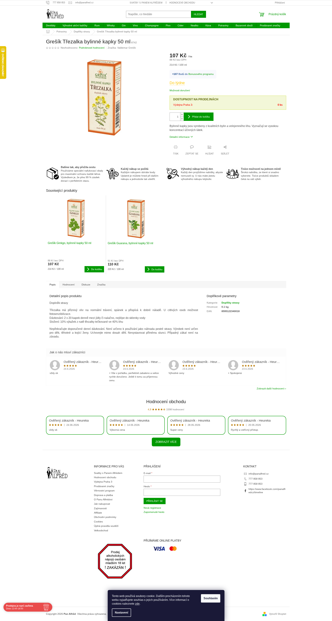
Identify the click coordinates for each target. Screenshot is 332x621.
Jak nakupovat (102, 503)
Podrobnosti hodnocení (92, 47)
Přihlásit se (154, 501)
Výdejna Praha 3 (103, 481)
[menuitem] (51, 25)
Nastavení (121, 612)
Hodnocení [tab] (69, 284)
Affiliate (98, 512)
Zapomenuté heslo (154, 512)
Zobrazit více (166, 441)
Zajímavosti (100, 508)
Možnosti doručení (180, 90)
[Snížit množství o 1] (182, 119)
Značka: (122, 47)
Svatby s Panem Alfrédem (146, 2)
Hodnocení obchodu (182, 2)
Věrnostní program (104, 490)
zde (137, 603)
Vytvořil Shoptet (277, 613)
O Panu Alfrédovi (103, 499)
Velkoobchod (101, 530)
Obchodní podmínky (105, 517)
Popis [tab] (52, 284)
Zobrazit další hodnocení (270, 388)
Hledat (198, 14)
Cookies (98, 521)
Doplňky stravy (230, 302)
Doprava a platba (103, 495)
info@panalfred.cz (259, 473)
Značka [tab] (101, 284)
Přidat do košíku (201, 116)
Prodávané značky (104, 486)
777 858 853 (255, 478)
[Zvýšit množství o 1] (182, 115)
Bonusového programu (201, 74)
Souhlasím (211, 598)
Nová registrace (152, 507)
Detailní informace (180, 136)
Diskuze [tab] (86, 284)
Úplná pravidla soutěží (106, 526)
